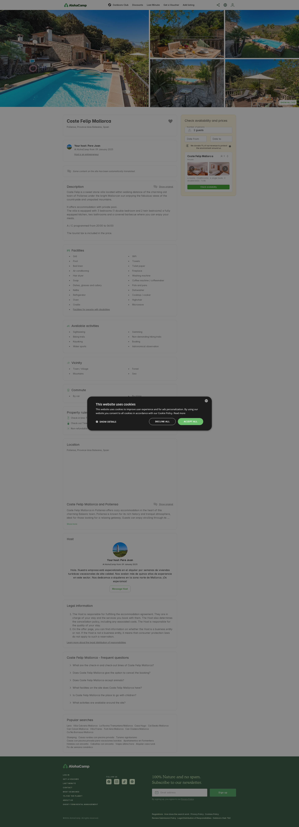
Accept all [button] (190, 421)
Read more (179, 413)
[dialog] (149, 413)
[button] (106, 421)
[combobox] (206, 400)
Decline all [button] (162, 421)
